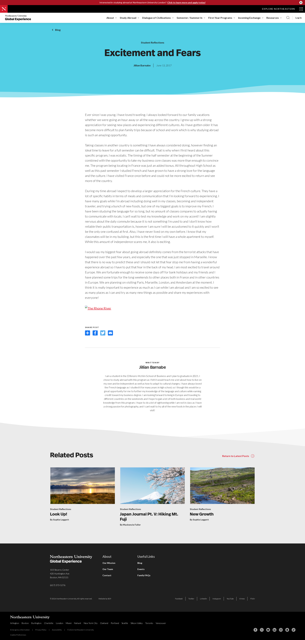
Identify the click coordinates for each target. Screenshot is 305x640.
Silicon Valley (137, 623)
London (59, 623)
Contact (106, 575)
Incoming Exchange (249, 17)
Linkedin (203, 598)
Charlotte (48, 623)
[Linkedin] (274, 630)
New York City (91, 623)
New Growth (202, 514)
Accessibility (57, 630)
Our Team (107, 569)
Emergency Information (20, 630)
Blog (58, 29)
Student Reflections (152, 42)
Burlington (36, 623)
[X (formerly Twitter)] (262, 630)
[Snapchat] (287, 630)
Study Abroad (128, 17)
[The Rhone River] (98, 308)
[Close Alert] (300, 2)
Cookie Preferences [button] (18, 635)
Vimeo (242, 598)
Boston (25, 623)
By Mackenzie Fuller (130, 524)
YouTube (230, 598)
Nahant (77, 623)
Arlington (14, 623)
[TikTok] (293, 630)
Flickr (252, 598)
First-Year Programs (220, 17)
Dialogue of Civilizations (156, 17)
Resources (272, 17)
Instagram (217, 598)
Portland (115, 623)
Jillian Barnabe (142, 65)
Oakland (104, 623)
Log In (298, 18)
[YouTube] (268, 630)
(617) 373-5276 (57, 585)
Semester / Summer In (189, 17)
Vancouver (161, 623)
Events (141, 569)
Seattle (125, 623)
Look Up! (58, 514)
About (110, 17)
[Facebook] (255, 630)
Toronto (149, 623)
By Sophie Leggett (59, 519)
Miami (68, 623)
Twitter (191, 598)
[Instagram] (281, 630)
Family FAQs (143, 575)
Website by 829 (104, 598)
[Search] (288, 18)
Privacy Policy (40, 630)
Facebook (179, 598)
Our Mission (108, 563)
